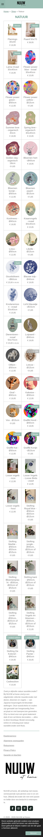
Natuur (21, 12)
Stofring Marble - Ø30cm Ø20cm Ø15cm (12, 546)
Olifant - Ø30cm (12, 366)
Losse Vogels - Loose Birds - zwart (30, 478)
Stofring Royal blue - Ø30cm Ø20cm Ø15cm (30, 511)
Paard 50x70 (30, 39)
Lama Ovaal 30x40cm (12, 68)
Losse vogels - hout (12, 507)
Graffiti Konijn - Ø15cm (30, 449)
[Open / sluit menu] (2, 4)
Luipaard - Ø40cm (30, 335)
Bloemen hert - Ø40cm (30, 159)
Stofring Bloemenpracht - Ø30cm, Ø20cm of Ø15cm (12, 582)
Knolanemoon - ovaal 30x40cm (12, 307)
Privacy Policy (10, 750)
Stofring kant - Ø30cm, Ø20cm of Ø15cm (30, 581)
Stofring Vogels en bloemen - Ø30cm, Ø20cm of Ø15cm (30, 619)
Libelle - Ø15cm (30, 250)
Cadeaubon (12, 681)
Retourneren (9, 746)
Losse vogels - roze (12, 476)
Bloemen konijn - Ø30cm (12, 191)
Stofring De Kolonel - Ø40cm (12, 654)
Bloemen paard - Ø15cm (30, 191)
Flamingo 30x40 (12, 40)
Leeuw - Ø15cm (30, 366)
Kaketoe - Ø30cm (30, 393)
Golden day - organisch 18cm (12, 160)
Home (6, 12)
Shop (13, 12)
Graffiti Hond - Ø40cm (30, 421)
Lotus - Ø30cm (12, 250)
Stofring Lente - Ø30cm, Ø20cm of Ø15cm (13, 618)
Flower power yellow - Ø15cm (30, 100)
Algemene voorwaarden (14, 741)
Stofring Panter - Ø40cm (30, 654)
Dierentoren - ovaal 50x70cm (12, 337)
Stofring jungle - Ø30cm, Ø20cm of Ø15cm (30, 546)
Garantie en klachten (12, 755)
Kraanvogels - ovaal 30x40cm (30, 221)
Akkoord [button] (33, 833)
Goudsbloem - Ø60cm (12, 277)
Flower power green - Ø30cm (12, 100)
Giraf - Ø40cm (12, 393)
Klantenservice (10, 736)
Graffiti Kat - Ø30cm (13, 449)
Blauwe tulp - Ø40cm (30, 277)
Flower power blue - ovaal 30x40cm (30, 70)
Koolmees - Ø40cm (12, 219)
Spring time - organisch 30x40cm (30, 130)
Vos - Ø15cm (12, 420)
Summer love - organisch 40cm (12, 130)
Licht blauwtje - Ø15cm (30, 305)
